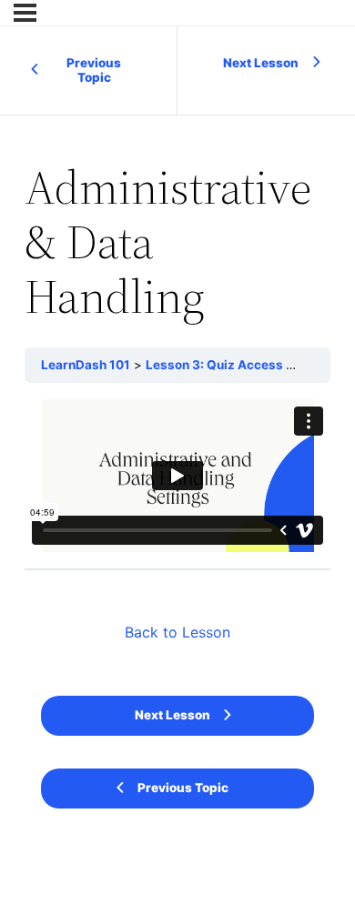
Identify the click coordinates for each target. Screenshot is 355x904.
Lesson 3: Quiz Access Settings (241, 364)
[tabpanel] (177, 475)
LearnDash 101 (85, 364)
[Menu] (25, 13)
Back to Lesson (177, 632)
